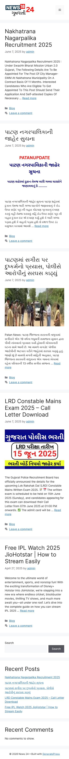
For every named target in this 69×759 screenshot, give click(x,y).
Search (9, 642)
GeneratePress (51, 753)
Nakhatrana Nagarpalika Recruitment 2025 (28, 38)
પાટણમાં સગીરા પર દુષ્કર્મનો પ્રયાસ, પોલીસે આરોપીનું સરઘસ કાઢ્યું (33, 266)
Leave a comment (20, 113)
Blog (12, 108)
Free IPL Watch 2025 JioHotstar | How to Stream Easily (32, 554)
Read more (29, 98)
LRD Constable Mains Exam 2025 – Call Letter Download (33, 408)
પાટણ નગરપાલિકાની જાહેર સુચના (29, 135)
